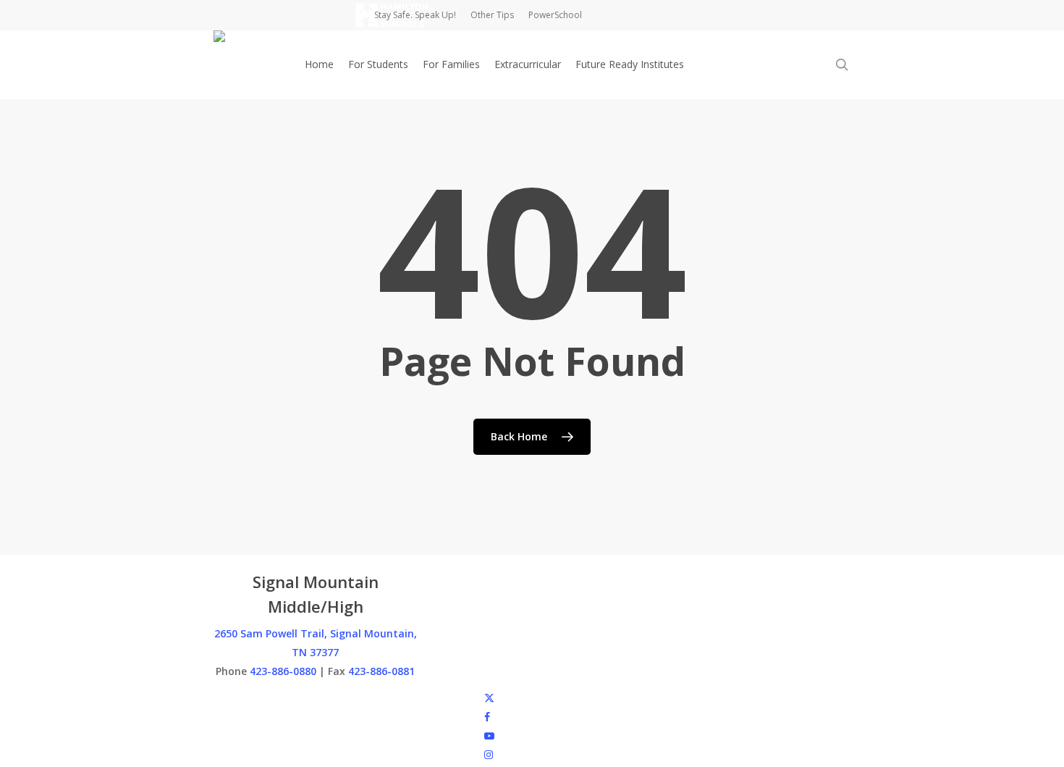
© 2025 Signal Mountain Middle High (299, 697)
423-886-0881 (381, 671)
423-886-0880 (283, 671)
